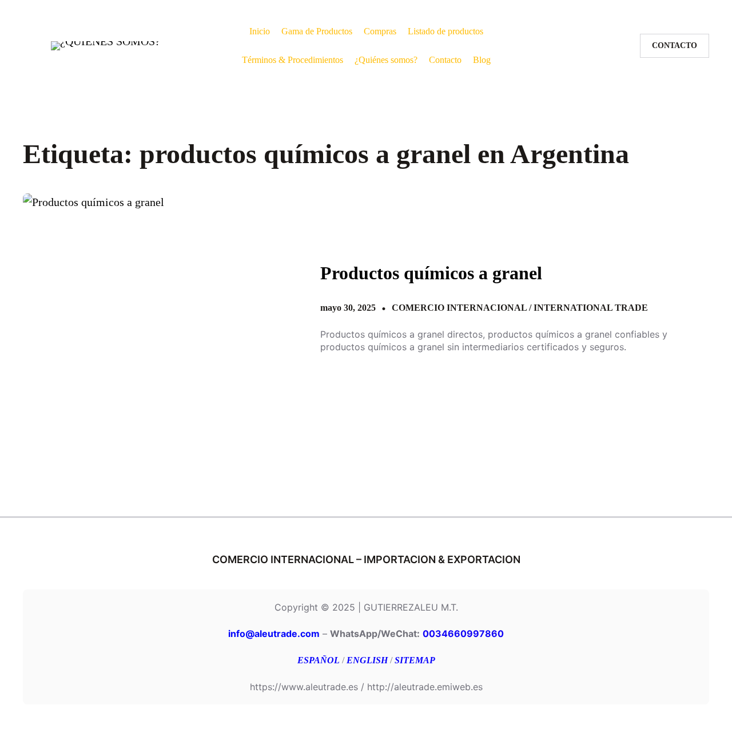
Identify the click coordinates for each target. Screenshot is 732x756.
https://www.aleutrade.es (304, 686)
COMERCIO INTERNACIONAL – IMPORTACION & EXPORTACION (366, 559)
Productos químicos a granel (431, 273)
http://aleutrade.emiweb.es (425, 686)
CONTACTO (674, 45)
